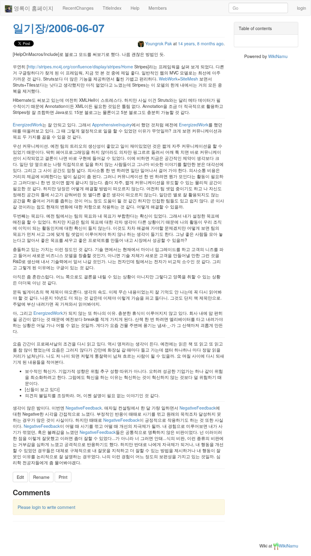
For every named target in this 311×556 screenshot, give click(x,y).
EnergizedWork (27, 125)
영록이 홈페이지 (32, 8)
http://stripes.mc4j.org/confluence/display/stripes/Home (80, 66)
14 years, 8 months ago (201, 43)
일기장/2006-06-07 (58, 28)
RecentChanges (78, 8)
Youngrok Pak (158, 43)
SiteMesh (189, 79)
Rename (41, 477)
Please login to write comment (46, 507)
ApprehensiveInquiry (112, 125)
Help (135, 8)
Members (158, 8)
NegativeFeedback (84, 408)
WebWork (168, 79)
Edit (20, 477)
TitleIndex (112, 8)
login (301, 8)
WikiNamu (278, 56)
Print (63, 477)
